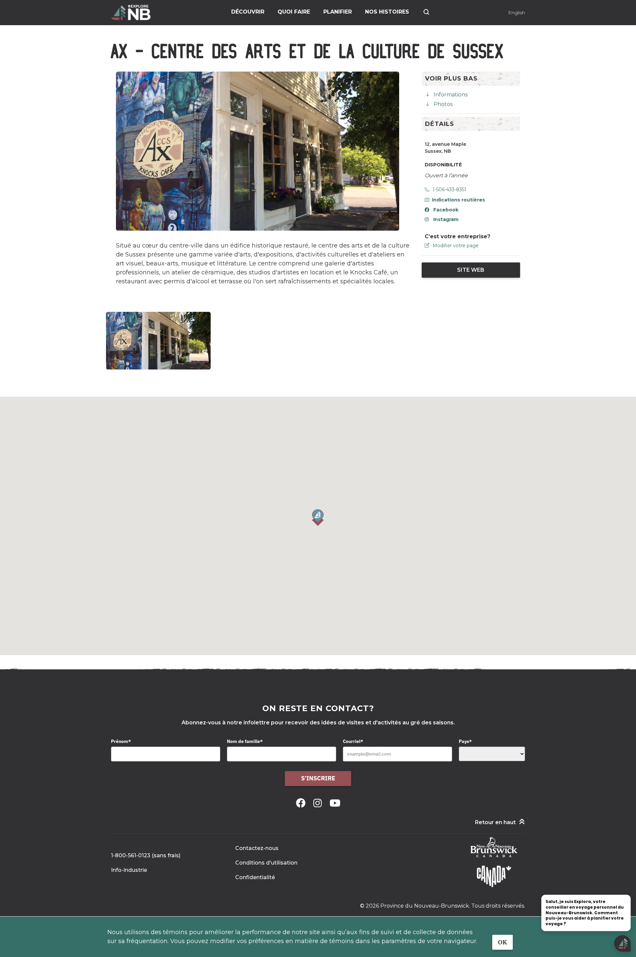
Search (426, 12)
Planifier (337, 12)
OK (502, 942)
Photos (443, 104)
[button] (318, 517)
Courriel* (353, 741)
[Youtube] (335, 803)
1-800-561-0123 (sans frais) (146, 855)
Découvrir (247, 12)
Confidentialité (255, 877)
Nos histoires (387, 12)
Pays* (465, 741)
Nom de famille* (245, 741)
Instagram (445, 219)
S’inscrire (318, 778)
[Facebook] (302, 803)
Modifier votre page (456, 246)
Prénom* (121, 741)
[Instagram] (318, 803)
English (516, 13)
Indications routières (458, 200)
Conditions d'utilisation (266, 863)
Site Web (470, 270)
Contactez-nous (257, 848)
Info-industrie (129, 870)
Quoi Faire (294, 12)
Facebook (445, 210)
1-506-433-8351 (449, 190)
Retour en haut (495, 822)
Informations (450, 94)
